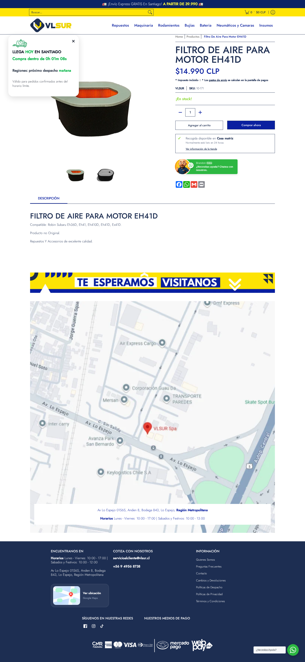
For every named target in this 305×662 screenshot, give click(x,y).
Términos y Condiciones (210, 601)
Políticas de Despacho (209, 587)
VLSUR (179, 88)
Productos (193, 36)
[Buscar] (150, 12)
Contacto (201, 573)
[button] (85, 626)
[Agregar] (200, 112)
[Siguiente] (147, 94)
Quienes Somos (205, 560)
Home (179, 36)
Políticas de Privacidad (209, 594)
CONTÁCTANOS (180, 4)
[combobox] (88, 12)
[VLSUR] (51, 25)
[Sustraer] (180, 112)
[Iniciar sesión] (273, 12)
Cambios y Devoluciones (211, 580)
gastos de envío (218, 80)
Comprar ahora (251, 125)
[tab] (48, 200)
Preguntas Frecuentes (209, 566)
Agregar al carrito (199, 125)
